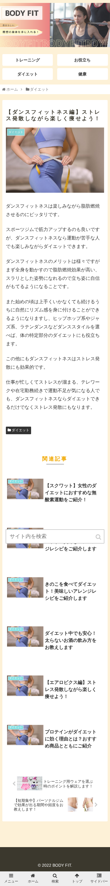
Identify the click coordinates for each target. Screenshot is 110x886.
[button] (98, 537)
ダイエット (20, 430)
